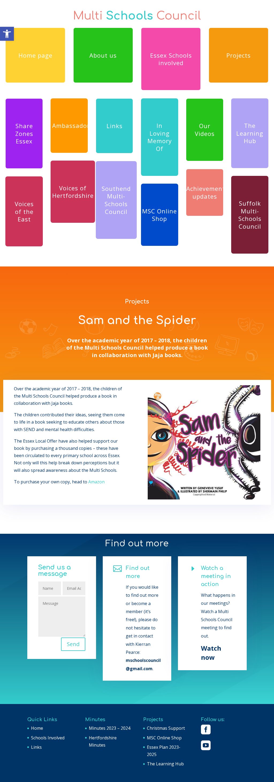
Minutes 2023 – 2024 (109, 728)
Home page (35, 55)
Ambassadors (70, 125)
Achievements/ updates (204, 192)
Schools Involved (47, 738)
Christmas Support (166, 728)
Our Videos (205, 130)
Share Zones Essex (24, 133)
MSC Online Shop (159, 215)
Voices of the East (24, 211)
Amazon (96, 482)
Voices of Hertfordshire (73, 192)
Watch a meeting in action (216, 576)
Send (73, 644)
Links (114, 126)
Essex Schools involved (171, 59)
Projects (238, 55)
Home (37, 728)
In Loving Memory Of (159, 137)
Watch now (211, 652)
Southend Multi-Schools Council (116, 200)
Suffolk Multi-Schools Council (249, 214)
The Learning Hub (249, 133)
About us (103, 55)
